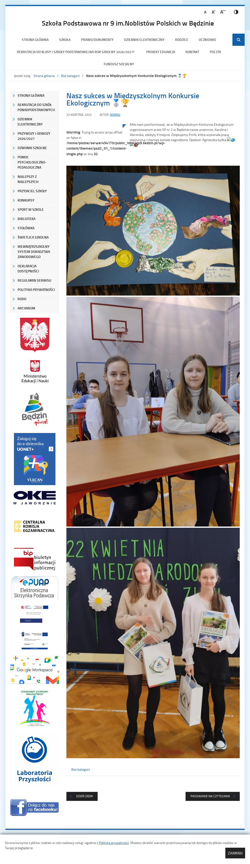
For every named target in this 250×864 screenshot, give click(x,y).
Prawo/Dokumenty (97, 39)
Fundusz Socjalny (119, 64)
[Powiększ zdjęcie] (94, 174)
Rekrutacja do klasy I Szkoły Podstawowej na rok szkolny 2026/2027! (76, 51)
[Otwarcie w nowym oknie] (34, 371)
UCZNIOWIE (207, 39)
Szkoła (65, 39)
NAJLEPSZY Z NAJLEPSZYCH (28, 179)
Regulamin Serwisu (34, 280)
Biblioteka (26, 218)
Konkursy (26, 200)
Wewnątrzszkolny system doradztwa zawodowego (34, 251)
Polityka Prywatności (36, 289)
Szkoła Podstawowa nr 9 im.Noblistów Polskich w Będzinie (128, 23)
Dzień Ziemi (84, 796)
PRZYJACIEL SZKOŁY (32, 191)
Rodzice (181, 39)
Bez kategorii (70, 75)
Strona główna (35, 39)
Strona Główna (31, 95)
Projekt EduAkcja (160, 51)
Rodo (22, 299)
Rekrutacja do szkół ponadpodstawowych (36, 107)
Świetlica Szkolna (33, 237)
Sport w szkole (31, 209)
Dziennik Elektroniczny (144, 39)
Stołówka (26, 228)
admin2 (115, 115)
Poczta (215, 51)
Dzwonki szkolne (32, 147)
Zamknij (235, 853)
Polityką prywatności (114, 842)
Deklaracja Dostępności (28, 268)
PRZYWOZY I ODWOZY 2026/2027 (34, 136)
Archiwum (26, 308)
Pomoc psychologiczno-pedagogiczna (32, 162)
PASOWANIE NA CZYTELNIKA (210, 796)
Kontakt (192, 51)
